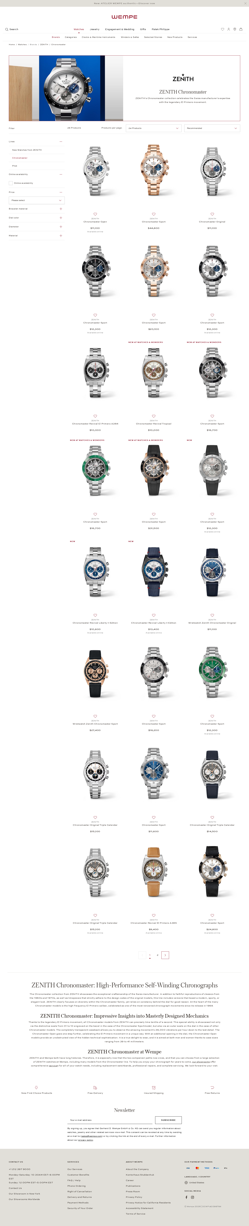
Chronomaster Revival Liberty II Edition (95, 623)
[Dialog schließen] (246, 3)
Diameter (14, 226)
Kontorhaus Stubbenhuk (140, 1174)
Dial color (14, 218)
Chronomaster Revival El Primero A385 (154, 923)
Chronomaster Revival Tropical (154, 423)
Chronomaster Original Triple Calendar (95, 825)
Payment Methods (78, 1202)
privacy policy (85, 1140)
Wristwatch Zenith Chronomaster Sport (95, 724)
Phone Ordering (76, 1186)
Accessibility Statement (139, 1208)
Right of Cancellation (79, 1191)
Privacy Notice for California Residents (148, 1202)
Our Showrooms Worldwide (24, 1199)
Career (130, 1180)
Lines (12, 141)
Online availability (18, 174)
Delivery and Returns (79, 1197)
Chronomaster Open (95, 221)
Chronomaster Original (212, 221)
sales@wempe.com (91, 1136)
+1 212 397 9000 (19, 1169)
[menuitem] (223, 29)
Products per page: (112, 128)
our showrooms (201, 1061)
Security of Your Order (80, 1208)
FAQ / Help (74, 1180)
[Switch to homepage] (124, 17)
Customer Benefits (78, 1174)
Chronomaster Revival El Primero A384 (95, 423)
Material (13, 235)
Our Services (74, 1169)
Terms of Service (135, 1213)
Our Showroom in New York (24, 1193)
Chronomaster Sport (154, 221)
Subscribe (168, 1120)
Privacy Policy (134, 1197)
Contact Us (15, 1188)
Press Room (133, 1191)
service (53, 1065)
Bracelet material (18, 209)
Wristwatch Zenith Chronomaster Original (212, 623)
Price (12, 192)
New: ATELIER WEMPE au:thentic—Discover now (124, 3)
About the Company (137, 1169)
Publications (133, 1186)
